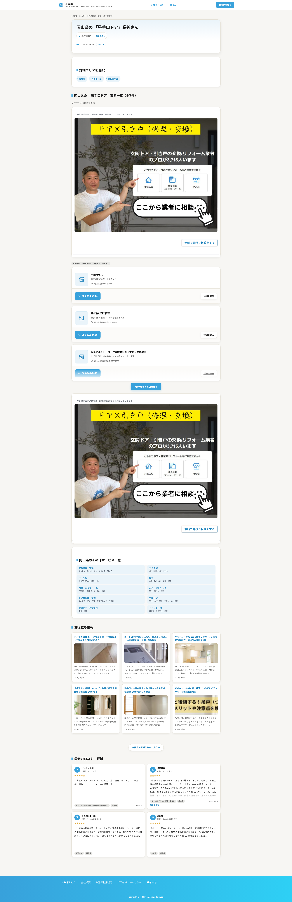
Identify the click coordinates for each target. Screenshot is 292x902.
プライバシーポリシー (129, 882)
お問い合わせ (225, 4)
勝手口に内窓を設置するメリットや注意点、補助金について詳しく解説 (145, 690)
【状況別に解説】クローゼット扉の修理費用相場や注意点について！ (95, 690)
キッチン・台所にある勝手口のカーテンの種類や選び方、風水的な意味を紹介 (196, 638)
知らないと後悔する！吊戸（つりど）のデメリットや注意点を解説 (196, 690)
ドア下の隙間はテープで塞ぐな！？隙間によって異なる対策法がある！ (95, 638)
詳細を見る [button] (208, 296)
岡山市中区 (113, 78)
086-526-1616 (89, 334)
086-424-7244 (89, 296)
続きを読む (154, 805)
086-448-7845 (89, 373)
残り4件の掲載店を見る (146, 386)
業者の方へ (153, 882)
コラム (173, 4)
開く (100, 44)
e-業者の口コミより (89, 771)
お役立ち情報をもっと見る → (146, 747)
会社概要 (86, 882)
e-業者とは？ (157, 4)
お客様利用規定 (104, 882)
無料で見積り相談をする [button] (199, 243)
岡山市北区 (96, 78)
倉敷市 (82, 78)
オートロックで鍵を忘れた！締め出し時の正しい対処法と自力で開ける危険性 (145, 638)
